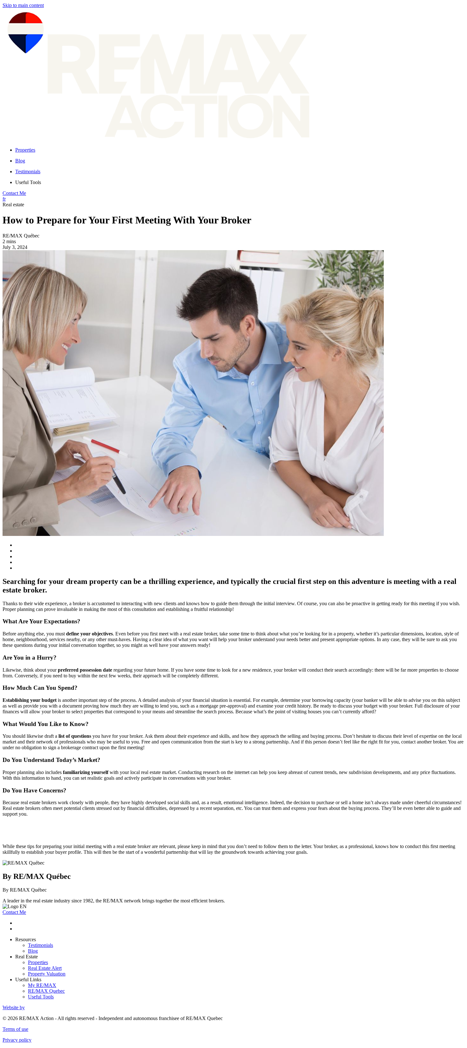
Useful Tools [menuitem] (28, 182)
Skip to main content (23, 5)
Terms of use (15, 1029)
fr (4, 199)
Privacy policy (17, 1040)
